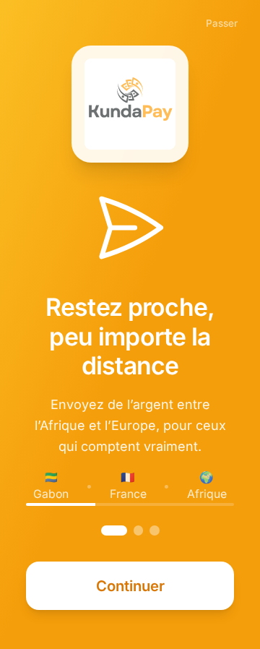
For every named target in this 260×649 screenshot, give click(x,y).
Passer (222, 23)
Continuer (130, 586)
